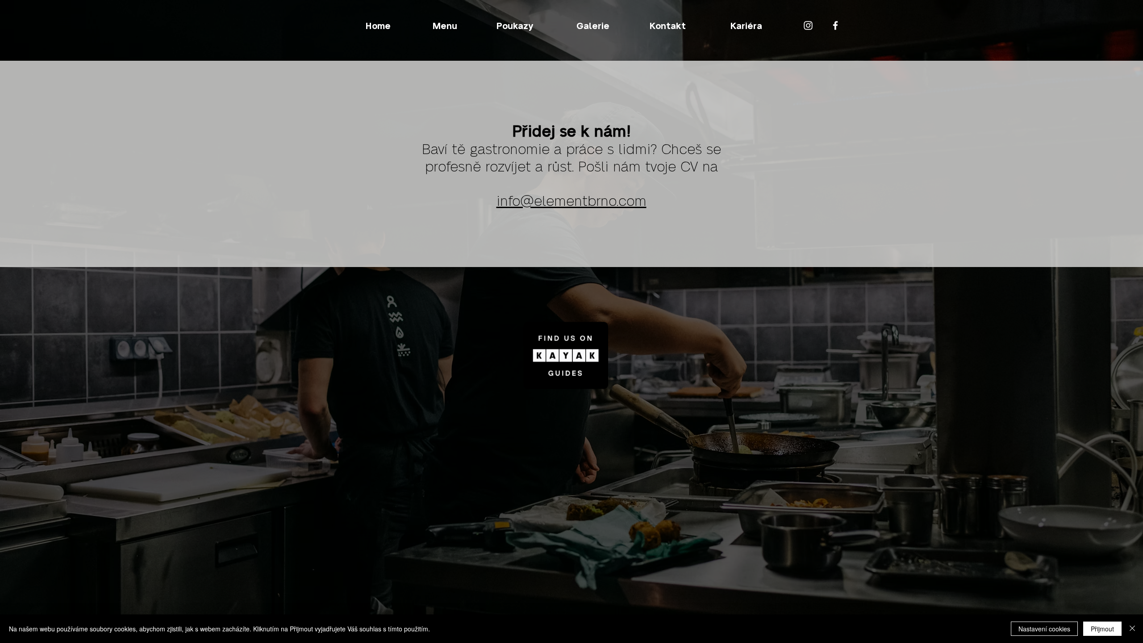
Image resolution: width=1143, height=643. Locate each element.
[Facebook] (835, 25)
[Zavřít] (1132, 629)
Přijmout (1102, 628)
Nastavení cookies (1044, 628)
